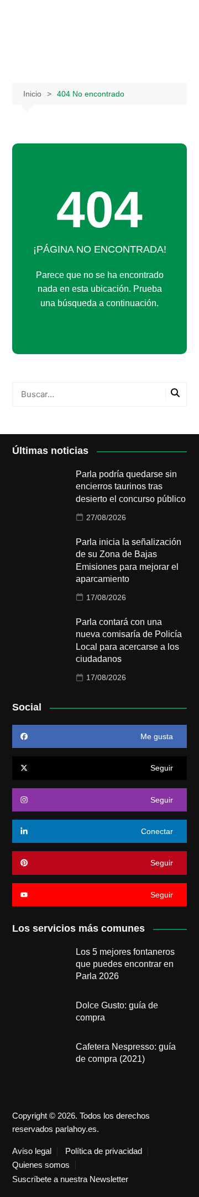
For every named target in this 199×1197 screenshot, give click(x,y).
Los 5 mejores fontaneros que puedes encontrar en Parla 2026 (125, 964)
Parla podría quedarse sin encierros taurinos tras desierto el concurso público (131, 486)
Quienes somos (41, 1165)
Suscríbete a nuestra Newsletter (70, 1179)
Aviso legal (31, 1151)
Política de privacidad (103, 1151)
